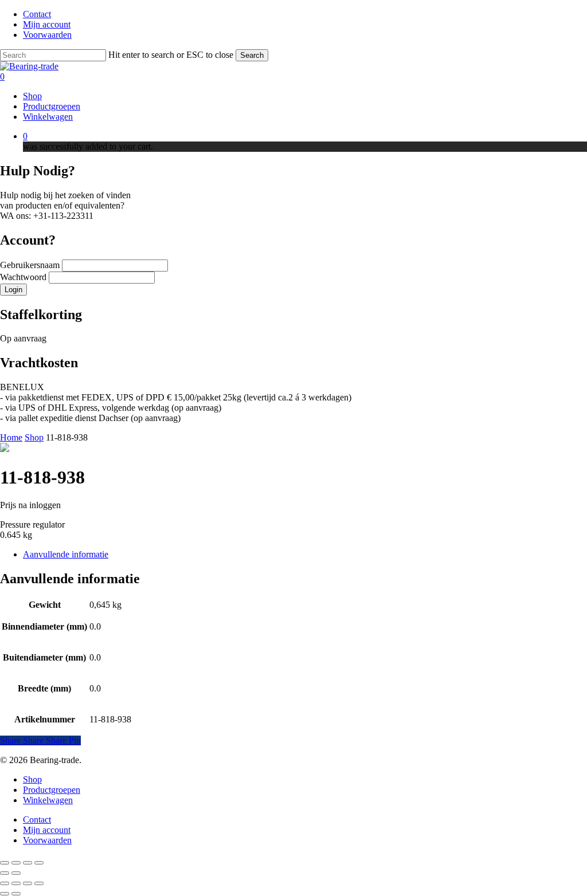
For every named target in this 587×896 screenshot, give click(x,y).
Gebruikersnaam (31, 265)
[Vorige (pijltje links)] (4, 873)
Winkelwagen (48, 800)
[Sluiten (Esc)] (39, 862)
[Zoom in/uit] (4, 862)
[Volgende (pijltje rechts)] (16, 873)
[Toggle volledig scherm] (16, 862)
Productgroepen (51, 790)
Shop (34, 437)
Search (252, 55)
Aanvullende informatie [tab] (65, 554)
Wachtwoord (24, 277)
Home (11, 437)
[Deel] (27, 862)
